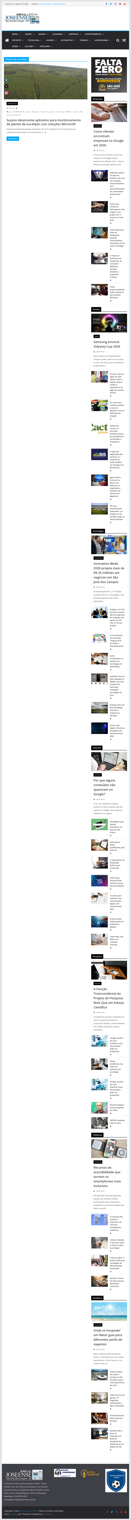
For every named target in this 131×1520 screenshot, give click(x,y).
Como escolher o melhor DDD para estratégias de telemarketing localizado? (117, 1263)
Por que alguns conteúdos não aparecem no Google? (52, 5)
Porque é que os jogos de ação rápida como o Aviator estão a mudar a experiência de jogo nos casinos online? (117, 383)
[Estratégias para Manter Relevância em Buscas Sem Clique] (99, 828)
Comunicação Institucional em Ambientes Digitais (117, 923)
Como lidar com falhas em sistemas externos (116, 940)
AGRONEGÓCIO (18, 112)
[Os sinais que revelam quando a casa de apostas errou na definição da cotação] (99, 410)
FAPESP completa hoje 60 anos (117, 1121)
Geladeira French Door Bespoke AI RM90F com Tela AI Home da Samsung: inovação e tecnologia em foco (117, 685)
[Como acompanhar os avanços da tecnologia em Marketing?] (99, 662)
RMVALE (68, 112)
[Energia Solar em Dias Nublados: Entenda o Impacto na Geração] (99, 711)
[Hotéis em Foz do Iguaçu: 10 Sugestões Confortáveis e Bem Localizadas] (99, 1401)
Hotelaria (45, 46)
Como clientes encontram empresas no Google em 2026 (109, 138)
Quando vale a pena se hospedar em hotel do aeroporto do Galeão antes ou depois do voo (117, 1438)
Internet (98, 775)
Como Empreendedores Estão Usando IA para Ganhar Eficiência (117, 292)
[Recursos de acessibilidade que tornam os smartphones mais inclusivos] (109, 1148)
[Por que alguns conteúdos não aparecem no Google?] (109, 761)
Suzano (75, 112)
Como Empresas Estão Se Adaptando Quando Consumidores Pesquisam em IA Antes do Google (117, 238)
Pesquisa (97, 983)
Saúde (15, 46)
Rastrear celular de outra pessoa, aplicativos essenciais (117, 1282)
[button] (19, 34)
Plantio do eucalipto (47, 112)
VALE (81, 112)
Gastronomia (101, 40)
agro (10, 112)
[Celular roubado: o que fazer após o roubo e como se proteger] (99, 1245)
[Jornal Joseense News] (7, 40)
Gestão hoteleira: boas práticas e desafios (117, 1418)
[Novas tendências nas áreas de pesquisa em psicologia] (99, 1067)
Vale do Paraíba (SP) (14, 115)
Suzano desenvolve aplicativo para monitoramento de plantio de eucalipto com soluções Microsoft (44, 122)
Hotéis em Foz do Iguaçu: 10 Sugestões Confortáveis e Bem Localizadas (117, 1400)
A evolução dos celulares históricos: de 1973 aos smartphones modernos (116, 1223)
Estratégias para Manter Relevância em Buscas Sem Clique (117, 827)
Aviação (50, 40)
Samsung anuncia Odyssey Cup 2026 (107, 344)
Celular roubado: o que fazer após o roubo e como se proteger (117, 1244)
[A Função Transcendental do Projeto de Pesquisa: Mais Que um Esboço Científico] (109, 970)
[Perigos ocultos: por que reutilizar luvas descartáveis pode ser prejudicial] (99, 1046)
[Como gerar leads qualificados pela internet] (99, 847)
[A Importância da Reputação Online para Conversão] (99, 865)
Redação (12, 108)
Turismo (84, 40)
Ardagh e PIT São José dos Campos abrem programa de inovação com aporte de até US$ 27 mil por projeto (117, 617)
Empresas (73, 34)
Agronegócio (12, 103)
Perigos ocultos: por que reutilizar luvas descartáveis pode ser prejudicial (116, 1045)
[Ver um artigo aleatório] (124, 40)
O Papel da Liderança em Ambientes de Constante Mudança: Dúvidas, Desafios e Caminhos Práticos (116, 266)
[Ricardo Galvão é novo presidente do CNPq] (99, 1109)
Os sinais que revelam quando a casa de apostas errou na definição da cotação (117, 409)
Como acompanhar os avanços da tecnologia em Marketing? (116, 661)
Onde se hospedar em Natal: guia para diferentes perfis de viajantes (108, 1337)
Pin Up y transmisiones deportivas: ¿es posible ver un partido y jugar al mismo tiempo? (117, 513)
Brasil (15, 34)
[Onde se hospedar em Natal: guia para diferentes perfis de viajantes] (109, 1311)
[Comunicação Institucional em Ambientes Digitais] (99, 924)
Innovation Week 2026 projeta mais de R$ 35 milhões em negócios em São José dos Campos (109, 572)
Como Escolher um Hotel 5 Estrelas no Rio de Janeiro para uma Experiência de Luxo (117, 1378)
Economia (57, 34)
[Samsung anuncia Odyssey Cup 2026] (109, 323)
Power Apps (60, 112)
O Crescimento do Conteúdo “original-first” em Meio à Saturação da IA (116, 640)
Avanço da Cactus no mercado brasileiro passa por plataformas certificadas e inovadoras (117, 433)
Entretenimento (93, 34)
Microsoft (35, 112)
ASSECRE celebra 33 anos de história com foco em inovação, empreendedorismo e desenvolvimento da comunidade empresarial (117, 183)
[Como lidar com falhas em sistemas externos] (99, 942)
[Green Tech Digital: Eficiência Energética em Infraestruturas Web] (99, 731)
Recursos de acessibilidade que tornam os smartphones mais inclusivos (107, 1176)
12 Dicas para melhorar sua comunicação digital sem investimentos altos (116, 902)
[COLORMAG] (24, 1470)
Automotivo (67, 40)
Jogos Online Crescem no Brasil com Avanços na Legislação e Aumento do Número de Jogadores (115, 486)
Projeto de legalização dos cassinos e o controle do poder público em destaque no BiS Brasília (117, 459)
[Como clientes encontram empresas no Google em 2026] (109, 112)
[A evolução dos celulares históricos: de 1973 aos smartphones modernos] (99, 1224)
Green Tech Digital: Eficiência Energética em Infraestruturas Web (117, 730)
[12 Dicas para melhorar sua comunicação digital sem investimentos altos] (99, 903)
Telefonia (98, 1162)
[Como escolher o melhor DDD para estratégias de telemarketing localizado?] (99, 1264)
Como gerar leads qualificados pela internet (117, 846)
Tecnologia (33, 40)
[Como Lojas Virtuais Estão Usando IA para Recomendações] (99, 883)
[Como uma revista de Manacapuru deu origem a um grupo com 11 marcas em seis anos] (99, 213)
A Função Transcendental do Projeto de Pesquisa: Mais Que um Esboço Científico (109, 998)
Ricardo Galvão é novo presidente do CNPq (117, 1107)
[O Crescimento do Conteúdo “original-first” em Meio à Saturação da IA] (99, 641)
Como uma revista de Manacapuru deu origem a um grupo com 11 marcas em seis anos (117, 212)
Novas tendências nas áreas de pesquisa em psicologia (116, 1066)
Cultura (29, 46)
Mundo (42, 34)
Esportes (16, 40)
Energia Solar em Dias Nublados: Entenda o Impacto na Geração (117, 710)
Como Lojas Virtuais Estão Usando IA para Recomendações (117, 882)
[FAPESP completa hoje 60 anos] (99, 1123)
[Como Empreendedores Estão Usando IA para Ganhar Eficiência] (99, 293)
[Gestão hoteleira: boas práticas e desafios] (99, 1419)
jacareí (28, 112)
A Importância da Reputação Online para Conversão (117, 864)
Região (28, 34)
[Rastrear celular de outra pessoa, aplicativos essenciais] (99, 1283)
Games (97, 336)
